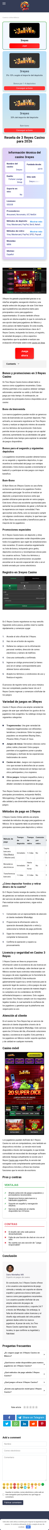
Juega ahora (24, 353)
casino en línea (38, 343)
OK (28, 1527)
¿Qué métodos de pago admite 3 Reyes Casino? (22, 1374)
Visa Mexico (9, 854)
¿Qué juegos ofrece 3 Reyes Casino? (21, 1382)
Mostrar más (36, 221)
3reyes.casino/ (35, 181)
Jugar (24, 46)
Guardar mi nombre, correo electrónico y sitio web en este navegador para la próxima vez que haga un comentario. (24, 1494)
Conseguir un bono (24, 88)
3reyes (24, 40)
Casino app (13, 1160)
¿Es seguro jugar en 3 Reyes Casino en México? (22, 1354)
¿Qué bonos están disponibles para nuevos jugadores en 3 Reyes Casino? (23, 1364)
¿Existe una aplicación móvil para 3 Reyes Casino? (23, 1390)
